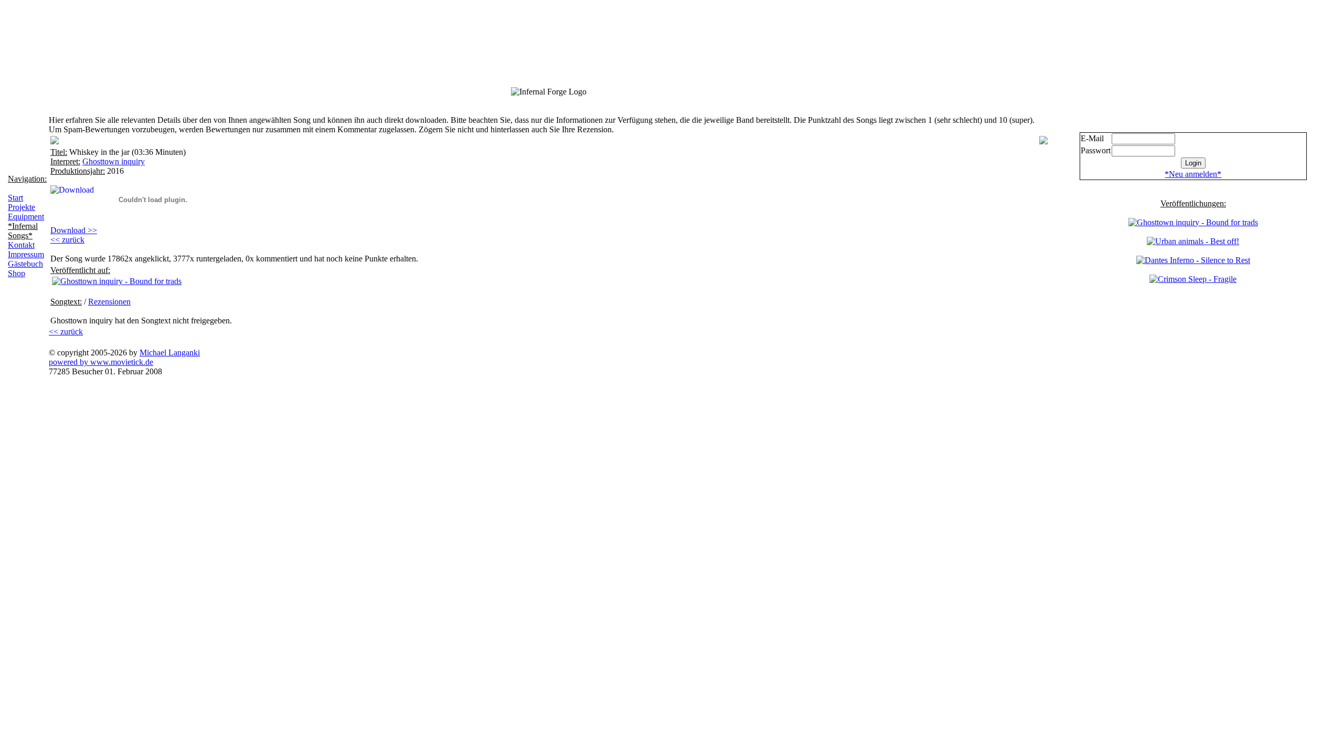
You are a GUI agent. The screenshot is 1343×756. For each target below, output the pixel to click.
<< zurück (67, 239)
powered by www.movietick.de (101, 362)
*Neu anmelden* (1193, 174)
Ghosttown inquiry (113, 161)
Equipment (26, 216)
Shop (16, 273)
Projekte (21, 207)
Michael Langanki (170, 352)
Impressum (26, 254)
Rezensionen (109, 301)
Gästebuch (25, 263)
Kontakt (21, 244)
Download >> (73, 230)
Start (15, 197)
